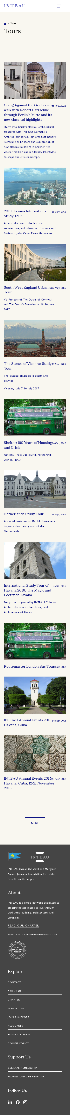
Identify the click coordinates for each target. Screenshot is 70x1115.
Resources (15, 1026)
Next (35, 823)
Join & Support (18, 1017)
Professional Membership (26, 1077)
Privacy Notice (19, 1035)
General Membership (22, 1068)
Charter (14, 1000)
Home (5, 23)
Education (16, 1008)
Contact (14, 982)
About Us (15, 991)
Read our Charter (23, 925)
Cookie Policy (18, 1043)
